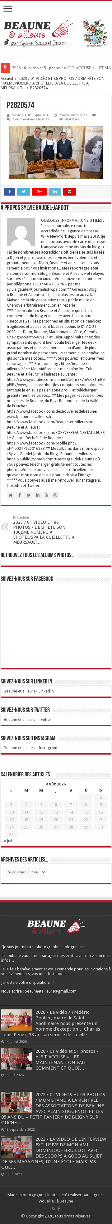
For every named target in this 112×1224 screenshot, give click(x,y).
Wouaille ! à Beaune (56, 1201)
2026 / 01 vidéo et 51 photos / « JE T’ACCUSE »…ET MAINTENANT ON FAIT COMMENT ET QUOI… (67, 1059)
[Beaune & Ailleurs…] (56, 34)
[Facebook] (59, 1208)
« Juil (8, 840)
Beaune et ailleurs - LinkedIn (29, 691)
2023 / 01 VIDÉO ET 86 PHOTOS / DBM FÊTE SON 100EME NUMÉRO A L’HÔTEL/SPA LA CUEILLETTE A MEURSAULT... (53, 83)
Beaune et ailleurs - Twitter (27, 719)
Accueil (7, 78)
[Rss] (53, 1208)
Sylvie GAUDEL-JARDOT (30, 115)
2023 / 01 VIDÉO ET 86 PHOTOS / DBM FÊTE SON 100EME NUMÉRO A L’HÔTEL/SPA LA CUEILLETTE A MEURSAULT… (44, 530)
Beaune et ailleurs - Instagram (30, 748)
